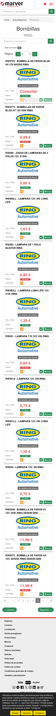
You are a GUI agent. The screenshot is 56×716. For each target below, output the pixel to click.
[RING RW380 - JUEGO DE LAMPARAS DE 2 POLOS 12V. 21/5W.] (28, 166)
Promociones (10, 637)
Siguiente (46, 609)
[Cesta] (45, 4)
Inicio (6, 19)
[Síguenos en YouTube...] (38, 687)
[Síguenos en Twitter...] (26, 687)
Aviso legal (9, 658)
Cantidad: (9, 99)
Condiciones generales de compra (19, 671)
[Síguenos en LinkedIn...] (34, 687)
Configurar (39, 713)
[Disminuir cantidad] (21, 100)
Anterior (9, 609)
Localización (9, 629)
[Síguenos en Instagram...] (30, 687)
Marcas (7, 641)
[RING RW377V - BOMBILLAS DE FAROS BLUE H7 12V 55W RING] (28, 120)
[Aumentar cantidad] (41, 100)
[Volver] (5, 600)
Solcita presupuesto (13, 633)
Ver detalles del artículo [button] (28, 85)
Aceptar (15, 713)
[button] (18, 54)
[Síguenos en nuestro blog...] (42, 687)
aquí (19, 702)
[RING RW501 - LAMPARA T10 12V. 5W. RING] (28, 346)
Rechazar (27, 713)
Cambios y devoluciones (14, 675)
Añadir (48, 100)
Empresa (8, 621)
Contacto (8, 625)
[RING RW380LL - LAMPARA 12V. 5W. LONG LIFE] (28, 212)
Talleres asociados (12, 650)
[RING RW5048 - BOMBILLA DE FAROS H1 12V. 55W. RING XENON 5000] (28, 522)
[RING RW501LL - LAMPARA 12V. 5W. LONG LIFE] (28, 434)
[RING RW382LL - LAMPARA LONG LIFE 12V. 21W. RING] (28, 303)
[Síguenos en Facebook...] (22, 687)
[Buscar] (52, 11)
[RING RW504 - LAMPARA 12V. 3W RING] (28, 477)
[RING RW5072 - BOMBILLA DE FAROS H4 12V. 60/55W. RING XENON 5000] (28, 568)
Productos (8, 646)
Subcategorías (19, 19)
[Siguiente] (51, 600)
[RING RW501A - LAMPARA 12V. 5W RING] (28, 388)
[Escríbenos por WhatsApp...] (14, 687)
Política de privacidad (13, 662)
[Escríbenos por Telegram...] (18, 687)
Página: (8, 53)
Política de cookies (12, 666)
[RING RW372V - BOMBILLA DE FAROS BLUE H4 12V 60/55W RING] (28, 74)
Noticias (7, 654)
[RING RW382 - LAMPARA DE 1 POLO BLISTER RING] (28, 258)
